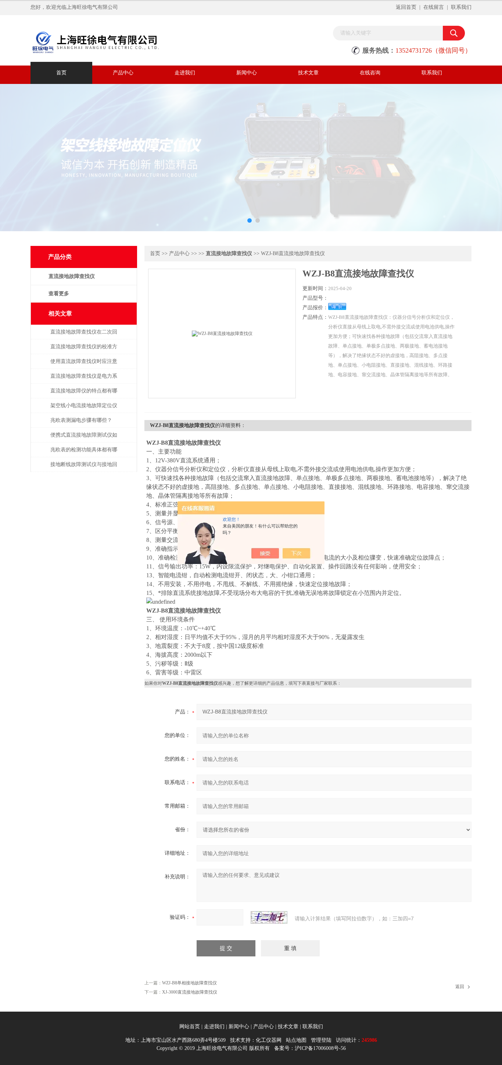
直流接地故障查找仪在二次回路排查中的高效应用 (83, 335)
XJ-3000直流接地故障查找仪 (189, 992)
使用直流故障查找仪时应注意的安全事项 (83, 365)
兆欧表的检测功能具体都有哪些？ (83, 453)
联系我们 (461, 7)
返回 (459, 986)
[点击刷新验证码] (269, 917)
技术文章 (308, 72)
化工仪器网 (269, 1040)
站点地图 (296, 1040)
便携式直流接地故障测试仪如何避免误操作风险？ (83, 438)
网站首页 (189, 1026)
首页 (61, 72)
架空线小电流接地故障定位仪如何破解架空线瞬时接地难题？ (83, 409)
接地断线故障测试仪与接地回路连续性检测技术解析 (83, 468)
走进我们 (185, 72)
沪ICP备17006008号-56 (320, 1048)
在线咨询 (370, 72)
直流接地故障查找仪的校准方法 (83, 350)
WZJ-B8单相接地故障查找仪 (189, 982)
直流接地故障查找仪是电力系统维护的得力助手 (83, 379)
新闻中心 (246, 72)
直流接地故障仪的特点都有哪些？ (83, 394)
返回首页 (406, 7)
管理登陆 (321, 1040)
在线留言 (433, 7)
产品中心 (123, 72)
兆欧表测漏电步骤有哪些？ (81, 420)
